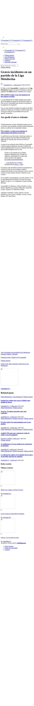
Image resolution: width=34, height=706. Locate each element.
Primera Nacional (10, 59)
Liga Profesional (9, 57)
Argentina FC (5, 449)
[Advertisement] (17, 18)
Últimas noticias (9, 55)
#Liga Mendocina (25, 352)
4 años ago (16, 85)
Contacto (7, 549)
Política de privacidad (11, 548)
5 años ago (16, 438)
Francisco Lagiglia (6, 438)
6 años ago (13, 406)
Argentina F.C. (8, 85)
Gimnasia (14, 354)
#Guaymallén (15, 352)
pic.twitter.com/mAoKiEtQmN (14, 159)
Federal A (7, 60)
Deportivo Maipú (6, 354)
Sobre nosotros (9, 546)
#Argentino (7, 352)
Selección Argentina (11, 62)
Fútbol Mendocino (6, 397)
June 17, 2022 (19, 164)
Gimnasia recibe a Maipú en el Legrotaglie (13, 357)
